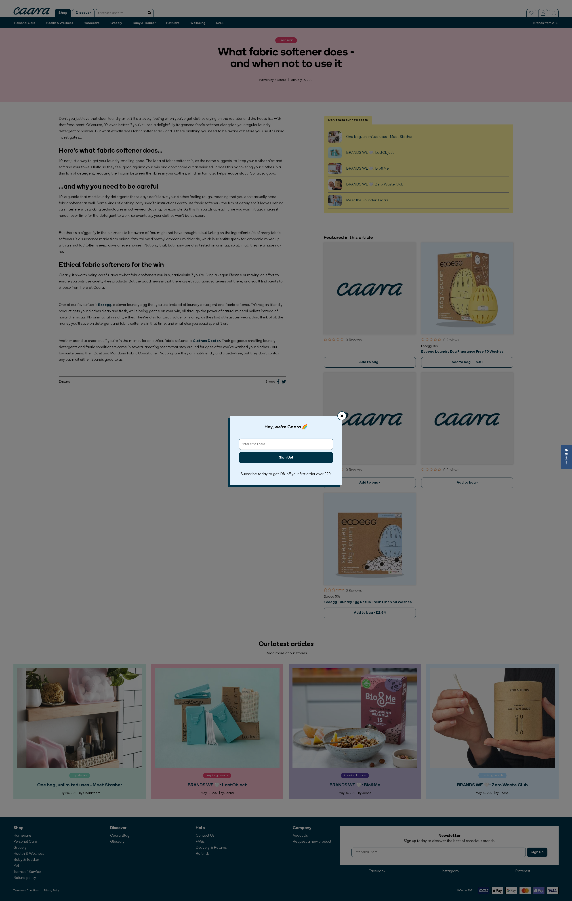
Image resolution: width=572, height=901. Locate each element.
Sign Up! (286, 457)
